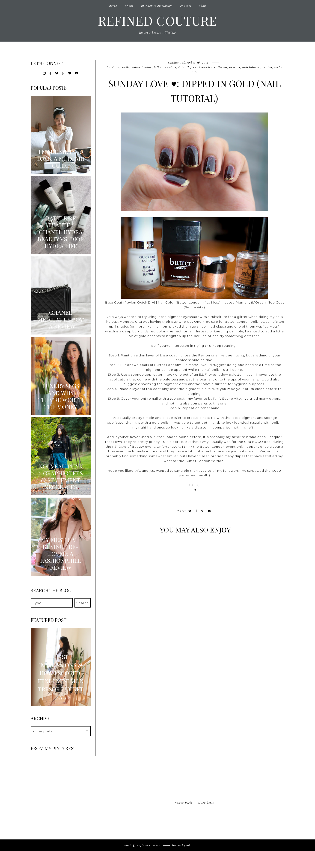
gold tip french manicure (197, 67)
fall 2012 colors (165, 67)
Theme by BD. (181, 845)
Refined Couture (157, 20)
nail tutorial (251, 67)
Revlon (267, 67)
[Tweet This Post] (189, 511)
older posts (206, 802)
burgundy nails (118, 67)
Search (82, 603)
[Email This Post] (209, 511)
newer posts (183, 802)
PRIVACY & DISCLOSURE (156, 6)
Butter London (141, 67)
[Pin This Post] (202, 511)
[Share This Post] (196, 511)
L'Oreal (222, 67)
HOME (113, 6)
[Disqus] (194, 601)
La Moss (234, 67)
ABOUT (129, 6)
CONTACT (185, 6)
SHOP (202, 6)
